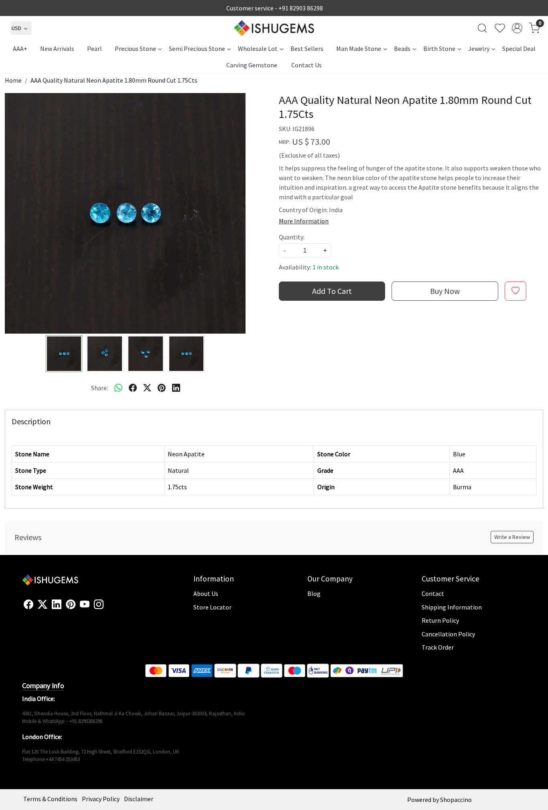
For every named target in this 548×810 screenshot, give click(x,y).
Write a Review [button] (512, 537)
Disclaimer (138, 799)
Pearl (94, 49)
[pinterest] (161, 388)
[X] (42, 605)
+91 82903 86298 (300, 8)
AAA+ (20, 49)
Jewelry (478, 49)
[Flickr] (108, 608)
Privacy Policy (101, 799)
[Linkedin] (56, 605)
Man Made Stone (358, 49)
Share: (99, 388)
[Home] (274, 28)
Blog (314, 593)
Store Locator (212, 607)
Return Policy (440, 620)
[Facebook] (28, 605)
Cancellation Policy (448, 634)
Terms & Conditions (50, 799)
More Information (304, 221)
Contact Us (306, 65)
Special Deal (519, 49)
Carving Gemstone (251, 65)
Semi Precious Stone (197, 49)
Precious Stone (135, 49)
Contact (433, 593)
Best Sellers (306, 49)
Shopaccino (456, 800)
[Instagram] (98, 605)
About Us (205, 593)
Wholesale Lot (258, 49)
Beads (402, 49)
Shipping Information (452, 607)
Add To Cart (332, 291)
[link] (482, 28)
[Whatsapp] (118, 388)
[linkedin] (176, 388)
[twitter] (147, 388)
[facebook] (133, 388)
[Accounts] (517, 28)
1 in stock (326, 267)
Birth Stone (439, 49)
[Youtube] (84, 605)
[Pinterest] (70, 605)
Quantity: (291, 237)
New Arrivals (57, 49)
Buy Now (445, 291)
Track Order (438, 647)
